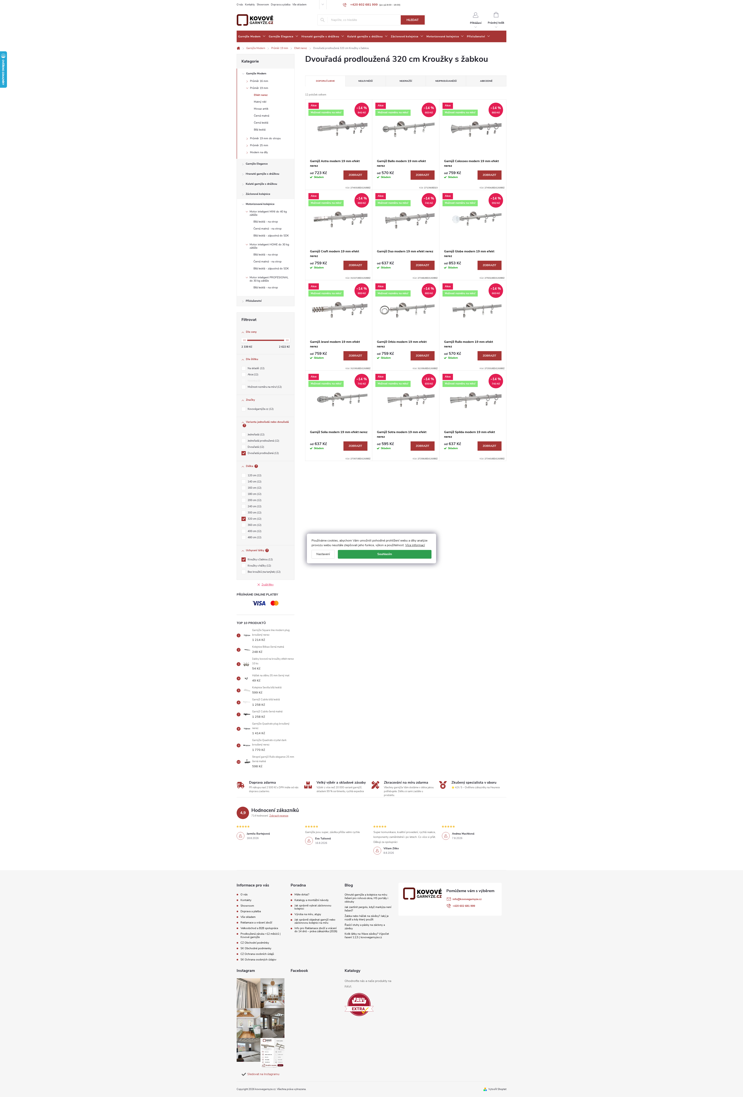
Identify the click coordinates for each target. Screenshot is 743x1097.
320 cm (254, 519)
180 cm (254, 494)
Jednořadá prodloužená (263, 441)
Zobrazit (355, 175)
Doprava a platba (280, 4)
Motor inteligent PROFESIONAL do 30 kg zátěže (269, 279)
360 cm (254, 525)
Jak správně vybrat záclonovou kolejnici (312, 907)
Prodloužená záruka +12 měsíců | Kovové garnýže (261, 935)
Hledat (413, 20)
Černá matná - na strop (267, 228)
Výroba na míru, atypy (307, 914)
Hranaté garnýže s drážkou (262, 174)
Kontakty (250, 4)
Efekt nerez (261, 95)
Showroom (263, 4)
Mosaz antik (261, 109)
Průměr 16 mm (259, 81)
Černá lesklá (261, 123)
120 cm (254, 475)
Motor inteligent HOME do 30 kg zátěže (269, 246)
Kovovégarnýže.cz (260, 409)
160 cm (254, 488)
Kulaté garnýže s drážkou (261, 184)
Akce (253, 374)
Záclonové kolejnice (258, 194)
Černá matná (261, 116)
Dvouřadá (255, 447)
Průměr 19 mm (259, 88)
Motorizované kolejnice (260, 204)
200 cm (254, 500)
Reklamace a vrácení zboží (256, 922)
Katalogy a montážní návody (311, 900)
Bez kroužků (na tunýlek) (264, 572)
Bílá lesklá (259, 130)
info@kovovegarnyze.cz (467, 899)
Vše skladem (299, 4)
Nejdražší (406, 81)
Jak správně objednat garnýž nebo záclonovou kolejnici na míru (314, 921)
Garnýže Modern (256, 73)
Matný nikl (260, 102)
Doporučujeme (325, 81)
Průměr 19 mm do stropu (265, 138)
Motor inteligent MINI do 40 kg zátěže (268, 213)
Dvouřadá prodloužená (263, 453)
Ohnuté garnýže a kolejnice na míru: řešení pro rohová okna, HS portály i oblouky (366, 898)
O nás (240, 4)
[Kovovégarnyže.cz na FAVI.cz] (359, 1004)
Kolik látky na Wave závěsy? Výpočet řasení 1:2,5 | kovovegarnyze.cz (367, 935)
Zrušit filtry (268, 584)
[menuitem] (252, 37)
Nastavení (323, 554)
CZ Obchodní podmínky (255, 943)
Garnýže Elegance (257, 164)
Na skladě (256, 368)
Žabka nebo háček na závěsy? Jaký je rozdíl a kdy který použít (367, 917)
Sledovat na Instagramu (263, 1074)
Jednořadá (256, 434)
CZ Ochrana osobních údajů (257, 954)
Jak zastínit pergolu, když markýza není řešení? (368, 908)
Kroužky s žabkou (260, 559)
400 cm (254, 531)
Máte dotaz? (301, 894)
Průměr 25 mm (259, 145)
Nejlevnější (365, 81)
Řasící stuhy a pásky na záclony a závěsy (365, 926)
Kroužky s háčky (259, 565)
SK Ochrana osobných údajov (258, 959)
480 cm (254, 537)
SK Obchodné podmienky (256, 948)
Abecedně (486, 81)
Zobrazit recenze (278, 816)
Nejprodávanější (446, 81)
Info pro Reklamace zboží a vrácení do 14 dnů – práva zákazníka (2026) (315, 930)
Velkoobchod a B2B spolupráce (259, 928)
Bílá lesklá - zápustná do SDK (271, 235)
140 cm (254, 481)
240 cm (254, 506)
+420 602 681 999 (464, 906)
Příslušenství (254, 301)
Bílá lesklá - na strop (265, 222)
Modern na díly (259, 152)
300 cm (254, 512)
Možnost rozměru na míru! (264, 387)
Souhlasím (384, 554)
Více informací (415, 545)
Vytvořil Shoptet (497, 1089)
